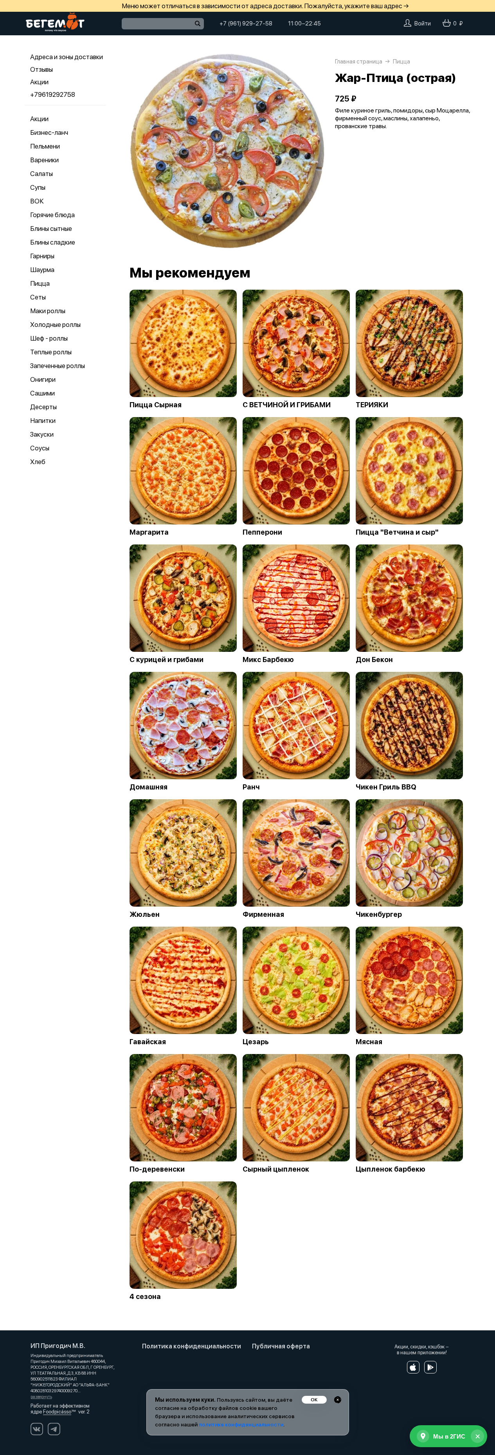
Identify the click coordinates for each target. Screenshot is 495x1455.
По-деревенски (157, 1169)
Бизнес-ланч (49, 132)
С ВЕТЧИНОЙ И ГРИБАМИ (287, 405)
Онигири (43, 379)
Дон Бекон (374, 660)
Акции (39, 82)
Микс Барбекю (268, 660)
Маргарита (149, 532)
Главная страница (358, 61)
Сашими (42, 393)
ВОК (37, 201)
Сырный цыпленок (276, 1169)
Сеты (38, 297)
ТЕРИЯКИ (372, 405)
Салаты (41, 174)
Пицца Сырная (156, 405)
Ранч (251, 787)
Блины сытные (51, 228)
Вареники (44, 160)
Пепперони (262, 532)
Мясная (369, 1042)
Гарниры (42, 256)
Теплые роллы (51, 352)
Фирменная (263, 914)
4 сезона (145, 1297)
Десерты (43, 407)
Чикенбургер (379, 914)
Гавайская (148, 1042)
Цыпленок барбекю (390, 1169)
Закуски (42, 434)
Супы (37, 187)
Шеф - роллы (49, 338)
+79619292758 (52, 94)
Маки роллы (47, 311)
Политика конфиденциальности (191, 1346)
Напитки (43, 421)
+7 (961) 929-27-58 (246, 23)
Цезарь (256, 1042)
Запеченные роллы (57, 366)
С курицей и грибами (166, 660)
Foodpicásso (57, 1412)
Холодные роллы (55, 324)
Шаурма (42, 270)
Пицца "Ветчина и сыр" (397, 532)
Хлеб (37, 462)
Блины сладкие (52, 242)
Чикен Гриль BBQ (386, 787)
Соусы (39, 448)
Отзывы (41, 69)
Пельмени (45, 146)
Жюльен (145, 914)
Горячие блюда (52, 215)
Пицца (40, 283)
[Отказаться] (337, 1399)
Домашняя (148, 787)
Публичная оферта (281, 1346)
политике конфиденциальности (241, 1424)
